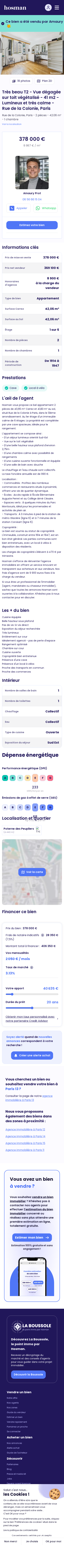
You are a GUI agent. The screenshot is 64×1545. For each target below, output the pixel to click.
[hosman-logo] (15, 7)
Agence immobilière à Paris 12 (25, 1129)
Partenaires (12, 1464)
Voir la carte (34, 872)
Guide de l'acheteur (17, 1452)
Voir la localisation (12, 124)
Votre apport (15, 988)
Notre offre (12, 1398)
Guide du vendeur (16, 1412)
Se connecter (13, 1431)
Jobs (9, 1478)
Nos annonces (14, 1443)
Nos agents (13, 1402)
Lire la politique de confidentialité (20, 1530)
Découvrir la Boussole (28, 1374)
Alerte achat (13, 1448)
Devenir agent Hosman (19, 1483)
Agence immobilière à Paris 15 (25, 1143)
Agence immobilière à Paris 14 (25, 1136)
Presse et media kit (16, 1474)
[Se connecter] (48, 7)
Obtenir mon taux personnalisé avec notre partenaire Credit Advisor (30, 1019)
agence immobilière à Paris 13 (29, 1098)
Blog (9, 1469)
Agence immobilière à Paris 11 (24, 1150)
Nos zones (12, 1407)
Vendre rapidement (17, 1422)
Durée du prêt (15, 1002)
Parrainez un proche (17, 1426)
